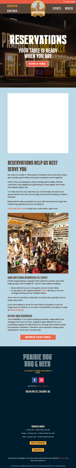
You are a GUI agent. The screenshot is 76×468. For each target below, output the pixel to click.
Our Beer (12, 11)
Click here (62, 458)
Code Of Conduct (42, 386)
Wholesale (38, 450)
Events (57, 8)
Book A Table (37, 63)
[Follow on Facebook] (34, 380)
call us (44, 290)
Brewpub (12, 6)
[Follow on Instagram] (41, 380)
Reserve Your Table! (38, 337)
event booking (16, 310)
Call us (11, 208)
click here (20, 208)
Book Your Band (38, 443)
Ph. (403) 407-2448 (69, 2)
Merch (69, 8)
